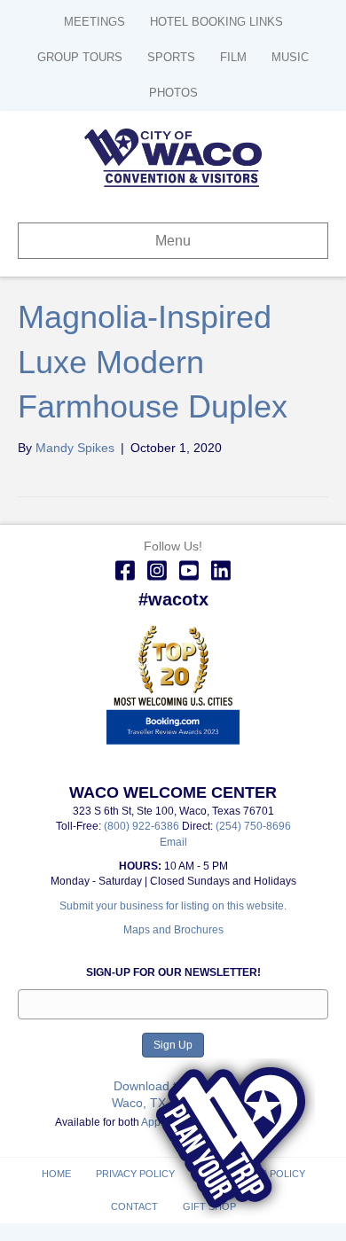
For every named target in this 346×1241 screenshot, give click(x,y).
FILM (233, 57)
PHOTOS (173, 92)
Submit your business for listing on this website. (173, 906)
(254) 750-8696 (253, 826)
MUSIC (290, 57)
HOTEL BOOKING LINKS (216, 21)
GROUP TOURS (79, 57)
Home (56, 1173)
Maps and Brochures (173, 930)
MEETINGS (94, 21)
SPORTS (171, 57)
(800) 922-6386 (143, 826)
